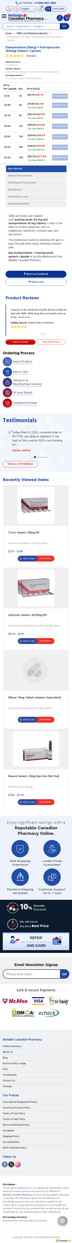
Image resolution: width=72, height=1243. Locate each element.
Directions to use (18, 197)
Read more (24, 317)
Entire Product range (14, 1063)
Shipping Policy (11, 1136)
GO (64, 26)
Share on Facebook (36, 274)
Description (15, 169)
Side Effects (15, 190)
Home (9, 33)
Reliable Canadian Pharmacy (17, 1195)
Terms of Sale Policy (14, 1119)
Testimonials (10, 1075)
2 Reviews (31, 56)
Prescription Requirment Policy (20, 1102)
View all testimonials (20, 464)
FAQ (5, 1069)
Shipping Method (18, 204)
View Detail (45, 558)
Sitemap (7, 1086)
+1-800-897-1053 (45, 3)
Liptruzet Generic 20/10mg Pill (27, 615)
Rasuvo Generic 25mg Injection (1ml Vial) (33, 776)
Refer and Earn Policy (14, 1148)
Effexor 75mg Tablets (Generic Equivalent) (34, 697)
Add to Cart (60, 96)
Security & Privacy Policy (16, 1108)
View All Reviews (51, 342)
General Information (20, 176)
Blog (5, 1058)
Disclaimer (8, 1131)
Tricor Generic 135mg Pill (23, 533)
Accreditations (11, 1142)
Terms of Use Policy (14, 1113)
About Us (8, 1052)
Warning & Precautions (22, 183)
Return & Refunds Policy (16, 1125)
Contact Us (9, 1081)
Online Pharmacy (12, 1046)
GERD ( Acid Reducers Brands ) (32, 33)
